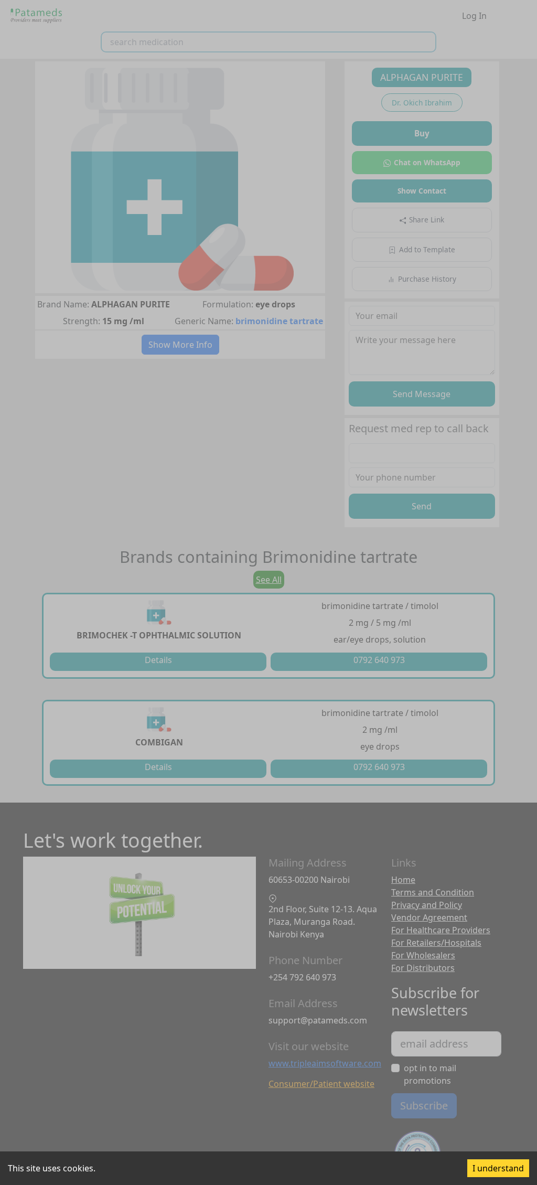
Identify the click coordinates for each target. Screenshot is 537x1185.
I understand (498, 1168)
